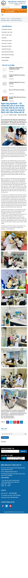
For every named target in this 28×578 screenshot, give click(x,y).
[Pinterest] (18, 422)
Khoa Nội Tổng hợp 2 (6, 49)
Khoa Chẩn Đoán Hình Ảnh (8, 51)
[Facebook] (7, 422)
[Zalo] (2, 288)
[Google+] (14, 422)
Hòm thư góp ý (26, 289)
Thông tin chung (13, 114)
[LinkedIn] (21, 422)
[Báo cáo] (5, 91)
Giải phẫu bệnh (5, 60)
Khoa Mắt (4, 37)
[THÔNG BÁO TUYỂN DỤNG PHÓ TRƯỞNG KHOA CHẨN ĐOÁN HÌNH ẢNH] (5, 69)
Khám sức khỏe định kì (16, 18)
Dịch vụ (8, 18)
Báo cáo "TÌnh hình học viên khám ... (17, 89)
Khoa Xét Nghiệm (6, 57)
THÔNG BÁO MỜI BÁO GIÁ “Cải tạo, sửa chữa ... (17, 83)
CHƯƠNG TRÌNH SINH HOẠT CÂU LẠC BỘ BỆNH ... (17, 98)
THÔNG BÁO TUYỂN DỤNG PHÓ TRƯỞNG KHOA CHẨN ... (16, 68)
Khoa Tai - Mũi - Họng (6, 35)
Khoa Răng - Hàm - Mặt (7, 32)
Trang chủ (3, 18)
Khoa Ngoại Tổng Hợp (7, 29)
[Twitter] (11, 422)
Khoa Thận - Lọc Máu (6, 43)
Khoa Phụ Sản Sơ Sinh (7, 40)
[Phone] (2, 292)
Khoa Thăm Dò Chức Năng (8, 54)
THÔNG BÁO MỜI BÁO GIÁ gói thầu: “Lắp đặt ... (17, 76)
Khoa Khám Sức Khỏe (7, 46)
